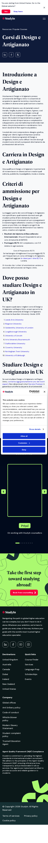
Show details (35, 429)
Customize (22, 443)
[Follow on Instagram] (28, 644)
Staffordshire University (15, 343)
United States (9, 689)
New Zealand (8, 684)
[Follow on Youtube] (21, 644)
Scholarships (31, 674)
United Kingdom (10, 659)
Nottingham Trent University (17, 351)
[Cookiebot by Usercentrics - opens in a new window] (29, 391)
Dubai (5, 674)
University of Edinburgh (15, 355)
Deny (24, 450)
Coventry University (13, 347)
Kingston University (13, 324)
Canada (6, 669)
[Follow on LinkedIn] (5, 644)
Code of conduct (10, 712)
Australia (6, 664)
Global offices (9, 702)
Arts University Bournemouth (17, 339)
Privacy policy (31, 815)
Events (28, 679)
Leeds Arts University (14, 320)
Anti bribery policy (11, 707)
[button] (44, 492)
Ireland (5, 679)
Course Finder (31, 659)
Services (29, 664)
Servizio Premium (36, 384)
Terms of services (10, 815)
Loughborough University (16, 331)
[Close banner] (44, 392)
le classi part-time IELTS (31, 258)
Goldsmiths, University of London (19, 327)
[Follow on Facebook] (13, 644)
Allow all (24, 436)
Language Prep (32, 669)
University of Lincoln (13, 335)
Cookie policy (9, 820)
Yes (6, 11)
